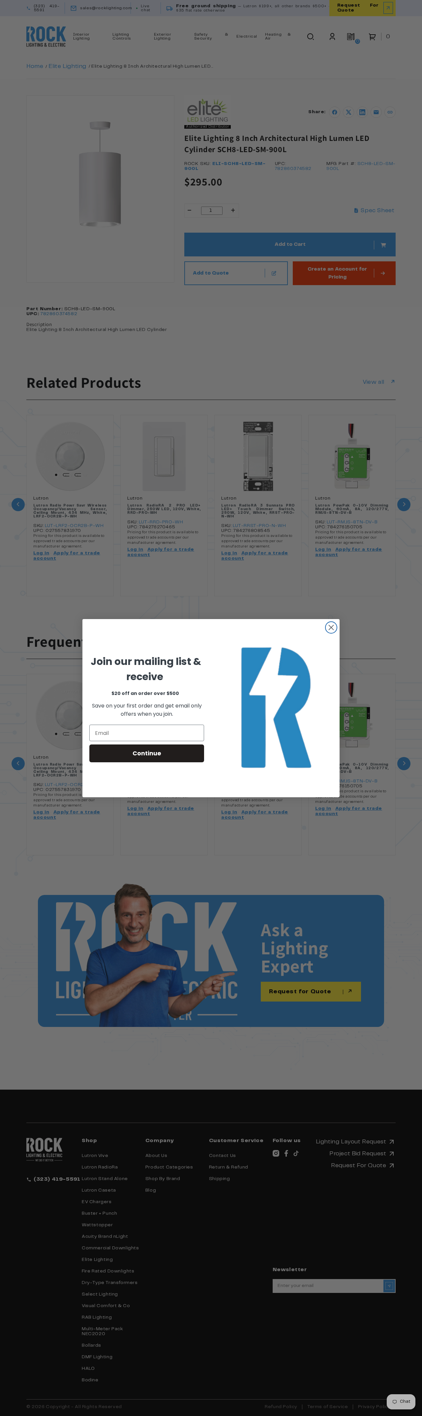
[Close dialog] (331, 627)
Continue (147, 753)
